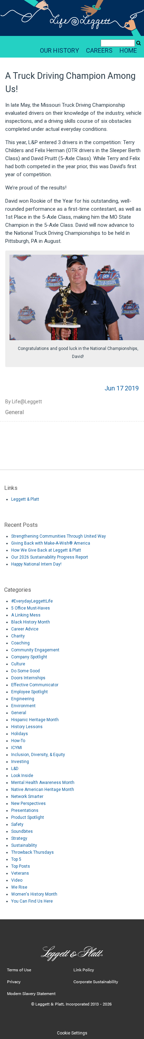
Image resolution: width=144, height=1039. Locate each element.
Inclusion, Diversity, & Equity (38, 754)
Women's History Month (34, 894)
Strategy (19, 838)
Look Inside (22, 775)
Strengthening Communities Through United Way (58, 536)
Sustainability (24, 845)
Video (16, 880)
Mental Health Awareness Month (42, 782)
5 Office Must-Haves (30, 608)
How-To (18, 740)
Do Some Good (25, 670)
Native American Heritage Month (42, 789)
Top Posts (20, 866)
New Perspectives (28, 803)
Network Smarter (27, 796)
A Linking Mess (26, 615)
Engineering (22, 698)
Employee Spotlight (29, 691)
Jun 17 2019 (122, 388)
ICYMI (16, 747)
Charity (18, 636)
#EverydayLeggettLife (32, 601)
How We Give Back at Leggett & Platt (46, 550)
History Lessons (27, 726)
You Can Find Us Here (32, 901)
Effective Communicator (34, 684)
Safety (17, 824)
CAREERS (99, 50)
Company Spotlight (29, 657)
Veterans (20, 873)
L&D (15, 768)
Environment (23, 705)
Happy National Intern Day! (36, 564)
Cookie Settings (72, 1033)
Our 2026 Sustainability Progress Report (49, 557)
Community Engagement (35, 650)
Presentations (24, 810)
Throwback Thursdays (32, 852)
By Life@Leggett (23, 401)
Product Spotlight (27, 817)
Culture (18, 663)
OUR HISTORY (59, 50)
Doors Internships (28, 677)
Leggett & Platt (25, 499)
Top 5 (16, 859)
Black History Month (30, 622)
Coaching (20, 643)
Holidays (19, 733)
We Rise (19, 887)
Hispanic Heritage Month (35, 719)
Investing (20, 761)
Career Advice (24, 629)
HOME (128, 50)
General (14, 412)
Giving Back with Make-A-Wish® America (50, 543)
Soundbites (22, 831)
